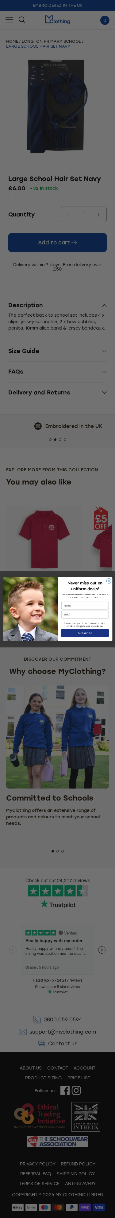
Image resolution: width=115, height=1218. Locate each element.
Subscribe (85, 633)
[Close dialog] (108, 580)
